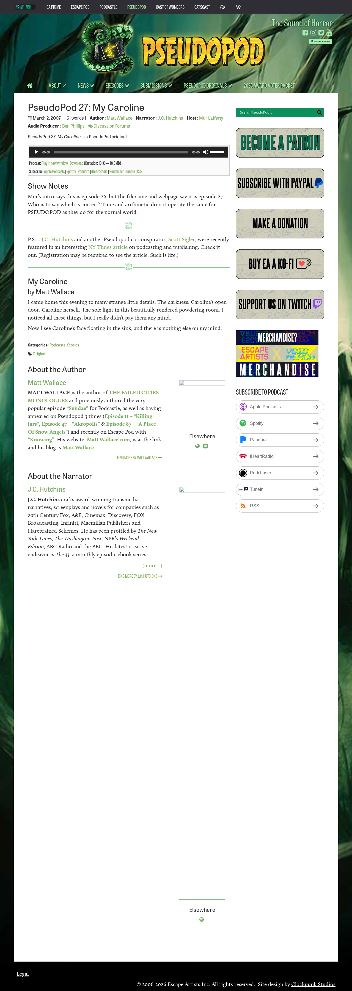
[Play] (36, 152)
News (84, 85)
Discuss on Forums (111, 125)
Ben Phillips (73, 125)
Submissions (154, 85)
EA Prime (53, 6)
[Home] (30, 85)
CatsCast (202, 6)
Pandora (83, 171)
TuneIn (130, 171)
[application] (128, 152)
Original (39, 353)
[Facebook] (305, 32)
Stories (73, 345)
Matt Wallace (119, 117)
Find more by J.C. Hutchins (138, 575)
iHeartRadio (99, 171)
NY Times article (108, 247)
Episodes (115, 85)
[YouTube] (329, 32)
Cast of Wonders (170, 6)
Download (76, 162)
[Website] (197, 446)
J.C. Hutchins (170, 117)
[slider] (218, 151)
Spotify (71, 171)
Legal (22, 973)
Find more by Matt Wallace (137, 457)
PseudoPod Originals (206, 85)
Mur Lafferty (211, 117)
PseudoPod (136, 6)
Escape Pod (80, 6)
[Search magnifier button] (319, 112)
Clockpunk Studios (313, 984)
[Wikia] (238, 6)
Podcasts (57, 345)
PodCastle (108, 6)
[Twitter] (321, 32)
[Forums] (222, 6)
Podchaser (116, 171)
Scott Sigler (181, 239)
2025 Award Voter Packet (269, 85)
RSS (139, 171)
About (55, 85)
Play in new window (55, 162)
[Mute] (205, 152)
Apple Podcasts (54, 171)
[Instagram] (313, 32)
